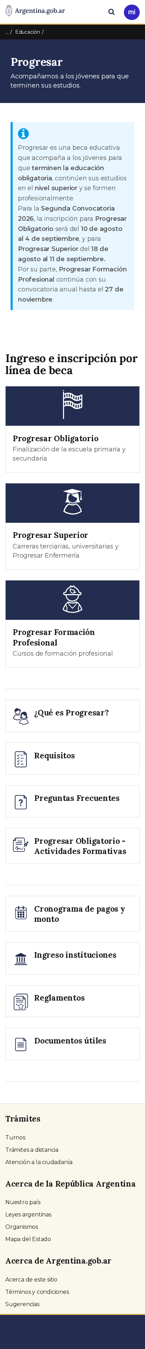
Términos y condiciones (37, 1292)
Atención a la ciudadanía (38, 1162)
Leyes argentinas (28, 1214)
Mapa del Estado (28, 1239)
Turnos (15, 1137)
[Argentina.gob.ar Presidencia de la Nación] (35, 11)
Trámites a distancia (31, 1149)
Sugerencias (22, 1304)
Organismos (21, 1226)
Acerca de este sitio (31, 1279)
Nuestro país (22, 1202)
